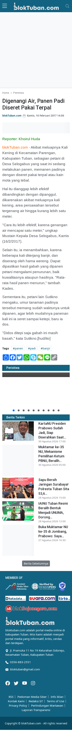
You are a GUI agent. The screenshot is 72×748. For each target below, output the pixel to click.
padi (33, 348)
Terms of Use (55, 701)
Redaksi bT (36, 701)
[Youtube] (25, 683)
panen (19, 348)
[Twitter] (16, 683)
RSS (11, 696)
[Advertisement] (36, 50)
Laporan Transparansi (36, 710)
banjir (46, 348)
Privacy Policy (18, 705)
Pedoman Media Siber (32, 696)
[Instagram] (33, 683)
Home (5, 92)
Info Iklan (57, 696)
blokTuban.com (12, 115)
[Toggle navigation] (67, 6)
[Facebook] (8, 683)
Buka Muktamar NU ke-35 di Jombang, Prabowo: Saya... (53, 531)
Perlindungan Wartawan (47, 705)
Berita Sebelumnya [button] (36, 563)
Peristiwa (18, 92)
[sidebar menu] (4, 6)
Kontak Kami (16, 701)
